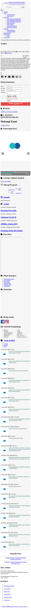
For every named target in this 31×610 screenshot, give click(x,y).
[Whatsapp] (20, 77)
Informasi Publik (11, 31)
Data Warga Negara (12, 27)
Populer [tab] (6, 345)
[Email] (9, 77)
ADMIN (3, 111)
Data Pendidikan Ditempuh (14, 21)
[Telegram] (13, 77)
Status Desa (7, 34)
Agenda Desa (7, 283)
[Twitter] (5, 77)
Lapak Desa (7, 37)
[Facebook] (2, 77)
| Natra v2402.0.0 (23, 606)
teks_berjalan (7, 280)
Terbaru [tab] (6, 343)
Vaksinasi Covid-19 (8, 217)
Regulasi (6, 28)
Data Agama (10, 24)
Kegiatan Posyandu (8, 211)
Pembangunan (7, 33)
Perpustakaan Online (9, 279)
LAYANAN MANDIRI (11, 111)
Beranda (6, 11)
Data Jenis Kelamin (12, 26)
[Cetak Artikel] (16, 77)
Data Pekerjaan (11, 23)
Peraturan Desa (7, 284)
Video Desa (7, 286)
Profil (5, 13)
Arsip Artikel (9, 340)
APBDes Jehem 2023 (9, 224)
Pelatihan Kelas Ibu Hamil (11, 231)
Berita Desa (9, 53)
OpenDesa (4, 606)
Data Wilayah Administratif (14, 19)
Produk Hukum (11, 30)
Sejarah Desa (10, 16)
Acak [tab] (5, 346)
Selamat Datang (11, 14)
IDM (8, 36)
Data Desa (6, 17)
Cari (23, 7)
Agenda (6, 197)
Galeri (6, 204)
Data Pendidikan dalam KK (14, 20)
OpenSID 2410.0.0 (13, 606)
